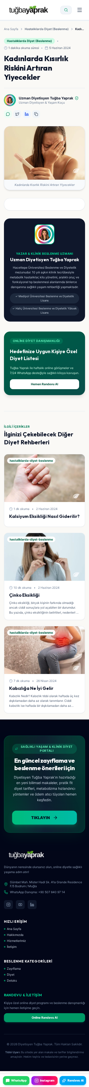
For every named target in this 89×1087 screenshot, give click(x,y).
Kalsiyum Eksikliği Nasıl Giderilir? (44, 516)
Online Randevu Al (45, 1017)
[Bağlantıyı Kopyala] (36, 114)
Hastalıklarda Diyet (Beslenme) (47, 29)
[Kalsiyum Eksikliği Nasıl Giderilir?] (44, 478)
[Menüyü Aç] (79, 9)
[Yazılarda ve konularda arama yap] (66, 10)
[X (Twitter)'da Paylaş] (17, 114)
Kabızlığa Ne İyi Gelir (31, 688)
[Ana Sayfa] (28, 9)
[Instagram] (8, 904)
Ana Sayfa (11, 29)
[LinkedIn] (32, 904)
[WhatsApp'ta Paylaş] (8, 114)
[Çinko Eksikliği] (44, 557)
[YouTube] (20, 904)
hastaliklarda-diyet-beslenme (31, 460)
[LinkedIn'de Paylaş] (27, 114)
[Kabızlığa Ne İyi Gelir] (44, 650)
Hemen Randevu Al (44, 384)
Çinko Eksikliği (24, 595)
